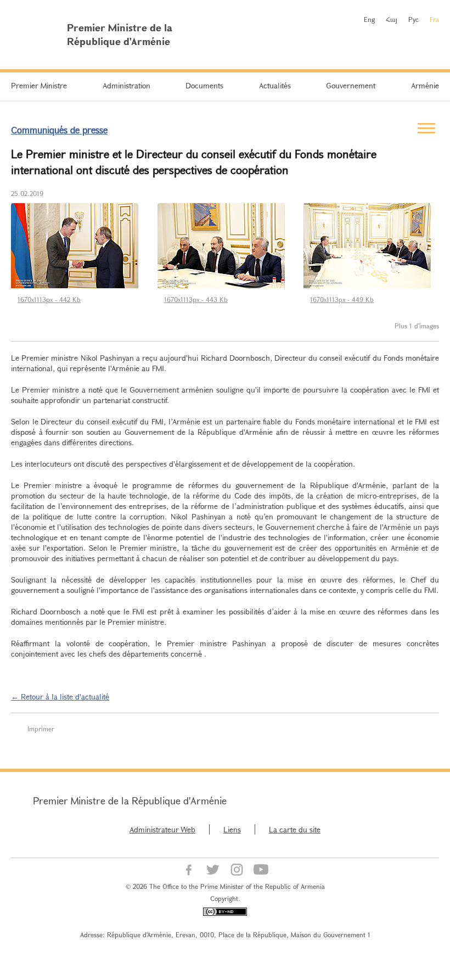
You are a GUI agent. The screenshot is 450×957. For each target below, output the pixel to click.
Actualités (275, 85)
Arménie (425, 85)
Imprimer (40, 728)
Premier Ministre (39, 85)
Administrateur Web (162, 829)
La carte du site (294, 829)
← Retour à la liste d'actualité (60, 696)
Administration (126, 85)
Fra (434, 19)
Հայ (391, 19)
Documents (204, 85)
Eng (369, 19)
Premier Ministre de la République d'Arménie (130, 800)
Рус (413, 19)
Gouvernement (350, 85)
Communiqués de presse (59, 130)
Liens (232, 829)
